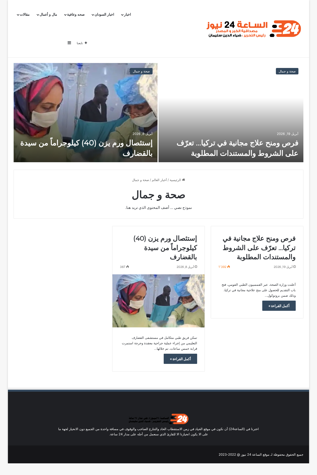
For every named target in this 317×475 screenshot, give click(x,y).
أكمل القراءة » (279, 306)
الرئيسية (176, 180)
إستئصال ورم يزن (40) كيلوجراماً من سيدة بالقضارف (165, 247)
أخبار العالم (159, 180)
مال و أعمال (48, 14)
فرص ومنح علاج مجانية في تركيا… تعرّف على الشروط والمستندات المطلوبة (259, 247)
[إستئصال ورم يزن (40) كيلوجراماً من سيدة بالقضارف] (86, 112)
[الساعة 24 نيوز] (252, 29)
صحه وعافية (76, 14)
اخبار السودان (104, 14)
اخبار (127, 14)
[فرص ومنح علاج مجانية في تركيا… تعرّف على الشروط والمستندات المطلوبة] (230, 112)
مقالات (25, 14)
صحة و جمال (287, 71)
